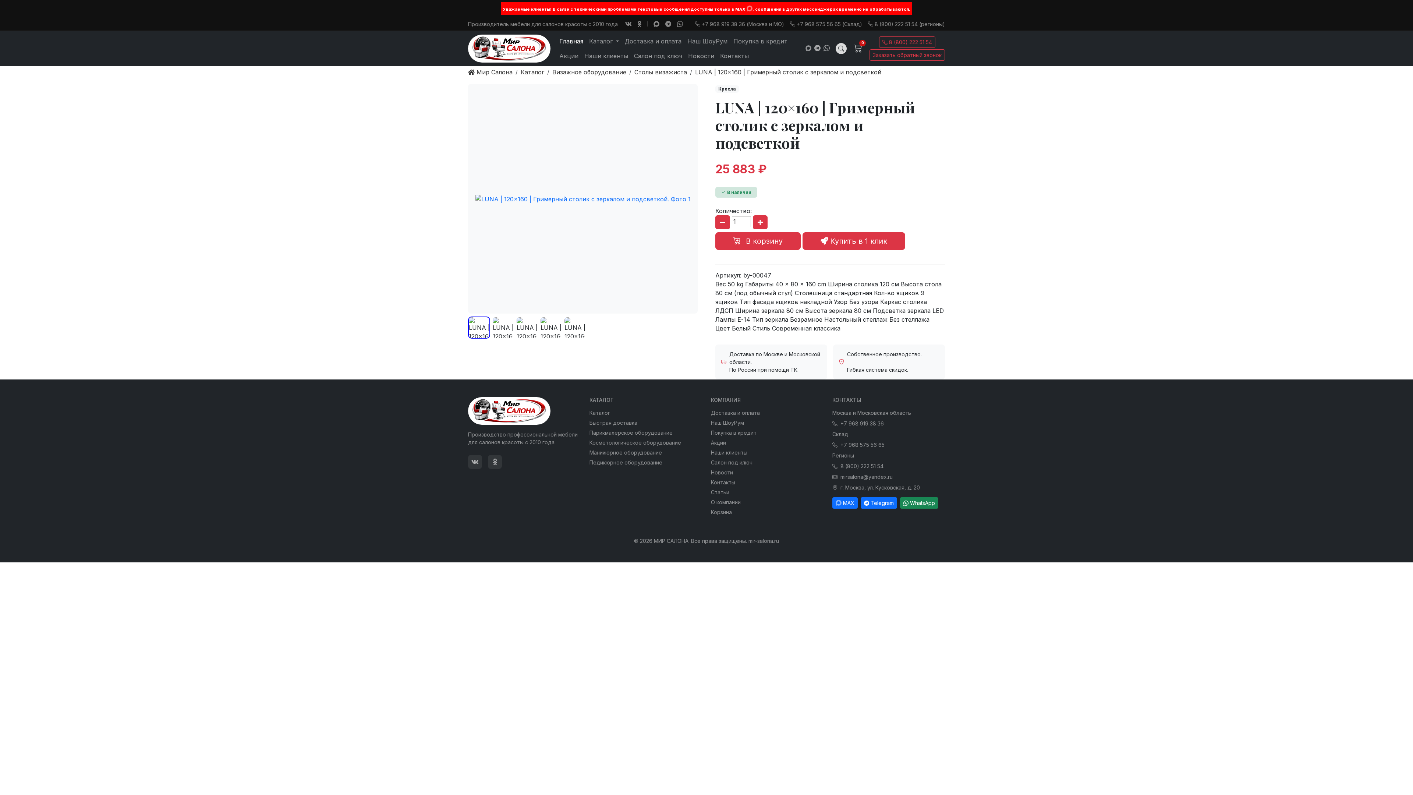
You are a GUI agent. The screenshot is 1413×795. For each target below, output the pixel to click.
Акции (568, 56)
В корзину (763, 241)
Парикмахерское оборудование (631, 433)
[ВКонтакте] (628, 24)
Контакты (734, 56)
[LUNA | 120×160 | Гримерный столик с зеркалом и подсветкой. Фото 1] (583, 199)
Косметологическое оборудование (635, 442)
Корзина (721, 512)
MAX (848, 503)
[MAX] (749, 8)
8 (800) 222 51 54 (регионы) (910, 24)
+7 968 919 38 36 (862, 423)
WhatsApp (922, 503)
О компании (726, 502)
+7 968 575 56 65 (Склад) (829, 24)
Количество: (733, 211)
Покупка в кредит (760, 41)
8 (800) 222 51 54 (910, 42)
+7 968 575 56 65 (862, 445)
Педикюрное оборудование (625, 462)
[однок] (639, 24)
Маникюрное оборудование (625, 452)
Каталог (599, 413)
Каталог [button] (602, 41)
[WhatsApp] (680, 24)
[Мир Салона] (509, 49)
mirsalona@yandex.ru (866, 477)
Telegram (882, 503)
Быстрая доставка (613, 423)
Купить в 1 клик (857, 241)
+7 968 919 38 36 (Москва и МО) (743, 24)
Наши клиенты (606, 56)
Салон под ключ (658, 56)
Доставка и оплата (653, 41)
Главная (571, 41)
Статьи (720, 492)
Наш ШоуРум (707, 41)
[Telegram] (668, 24)
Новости (701, 56)
